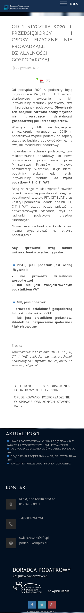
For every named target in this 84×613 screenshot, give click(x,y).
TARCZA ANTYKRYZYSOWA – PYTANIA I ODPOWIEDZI (41, 463)
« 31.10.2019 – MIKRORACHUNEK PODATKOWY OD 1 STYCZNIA (42, 388)
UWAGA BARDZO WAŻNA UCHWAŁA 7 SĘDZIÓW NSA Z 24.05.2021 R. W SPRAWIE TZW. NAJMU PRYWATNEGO (40, 443)
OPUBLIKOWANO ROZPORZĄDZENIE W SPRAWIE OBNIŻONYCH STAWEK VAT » (42, 401)
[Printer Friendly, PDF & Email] (42, 81)
